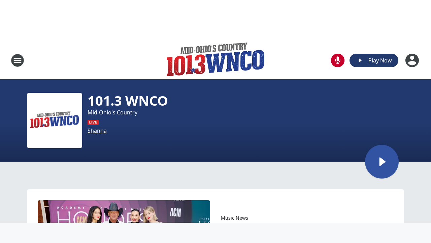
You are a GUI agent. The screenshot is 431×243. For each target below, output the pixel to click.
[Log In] (412, 60)
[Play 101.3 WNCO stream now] (54, 120)
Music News (234, 218)
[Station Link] (215, 60)
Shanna (97, 130)
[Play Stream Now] (382, 162)
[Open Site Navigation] (17, 60)
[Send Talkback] (337, 60)
